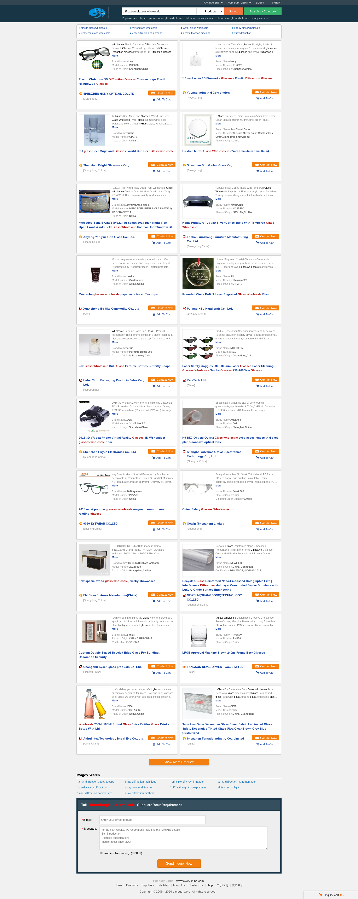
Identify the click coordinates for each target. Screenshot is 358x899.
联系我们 (237, 885)
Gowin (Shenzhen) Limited (205, 523)
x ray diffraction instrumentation (237, 781)
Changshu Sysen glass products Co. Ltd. (112, 667)
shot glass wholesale (263, 18)
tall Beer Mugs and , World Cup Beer (126, 151)
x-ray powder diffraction (139, 787)
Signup (277, 2)
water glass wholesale (195, 28)
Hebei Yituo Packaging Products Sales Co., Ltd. (113, 382)
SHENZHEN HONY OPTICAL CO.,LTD (108, 93)
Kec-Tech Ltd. (197, 380)
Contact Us (196, 885)
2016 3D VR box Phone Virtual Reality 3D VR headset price (122, 440)
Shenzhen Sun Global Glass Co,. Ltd (212, 165)
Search (233, 11)
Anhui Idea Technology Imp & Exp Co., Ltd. (113, 738)
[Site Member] (184, 667)
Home (118, 885)
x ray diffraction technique (140, 781)
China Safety (205, 509)
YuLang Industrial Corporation (208, 92)
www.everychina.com (190, 880)
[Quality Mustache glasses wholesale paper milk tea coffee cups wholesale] (94, 274)
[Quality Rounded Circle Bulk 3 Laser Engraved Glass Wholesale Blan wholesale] (198, 274)
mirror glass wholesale (144, 28)
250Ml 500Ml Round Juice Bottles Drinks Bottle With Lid (124, 726)
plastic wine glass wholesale (233, 18)
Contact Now (165, 93)
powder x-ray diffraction (92, 787)
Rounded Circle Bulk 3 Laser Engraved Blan (225, 294)
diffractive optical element (200, 18)
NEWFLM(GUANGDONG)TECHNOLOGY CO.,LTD (214, 597)
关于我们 (222, 885)
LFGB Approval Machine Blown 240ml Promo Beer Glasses (223, 652)
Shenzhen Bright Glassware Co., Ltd (108, 165)
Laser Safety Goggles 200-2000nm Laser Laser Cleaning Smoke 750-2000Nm (228, 368)
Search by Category (263, 11)
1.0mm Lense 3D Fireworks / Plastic (227, 78)
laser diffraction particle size (95, 793)
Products (132, 885)
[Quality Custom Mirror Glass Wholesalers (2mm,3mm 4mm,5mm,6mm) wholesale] (198, 130)
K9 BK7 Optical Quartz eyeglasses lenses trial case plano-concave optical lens (230, 440)
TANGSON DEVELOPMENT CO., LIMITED (215, 667)
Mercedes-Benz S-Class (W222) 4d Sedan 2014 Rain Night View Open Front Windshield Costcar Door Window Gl (125, 225)
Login (260, 2)
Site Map (163, 885)
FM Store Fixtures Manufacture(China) (110, 595)
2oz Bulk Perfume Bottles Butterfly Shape (125, 366)
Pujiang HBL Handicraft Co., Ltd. (210, 308)
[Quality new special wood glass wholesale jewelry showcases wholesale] (94, 560)
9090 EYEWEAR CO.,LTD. (100, 523)
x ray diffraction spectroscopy (96, 781)
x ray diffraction (242, 33)
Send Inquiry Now (179, 863)
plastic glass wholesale (94, 28)
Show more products (179, 762)
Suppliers (148, 885)
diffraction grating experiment (189, 787)
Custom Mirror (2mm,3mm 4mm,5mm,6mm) (225, 151)
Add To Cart (163, 99)
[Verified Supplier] (184, 237)
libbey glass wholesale (247, 28)
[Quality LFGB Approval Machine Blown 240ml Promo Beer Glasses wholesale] (198, 632)
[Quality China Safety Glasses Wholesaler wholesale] (198, 489)
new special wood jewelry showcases (117, 581)
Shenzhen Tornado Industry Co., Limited (215, 738)
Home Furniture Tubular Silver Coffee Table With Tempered (228, 225)
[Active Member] (81, 94)
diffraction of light (228, 787)
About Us (179, 885)
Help (210, 885)
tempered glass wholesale (95, 33)
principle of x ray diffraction (188, 781)
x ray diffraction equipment (147, 33)
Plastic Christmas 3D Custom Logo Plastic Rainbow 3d (122, 81)
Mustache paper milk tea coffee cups (118, 294)
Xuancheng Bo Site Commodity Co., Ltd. (111, 308)
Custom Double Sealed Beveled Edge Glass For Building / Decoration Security (119, 655)
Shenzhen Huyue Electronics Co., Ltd (109, 452)
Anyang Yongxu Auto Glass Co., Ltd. (109, 237)
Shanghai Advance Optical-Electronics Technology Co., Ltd (214, 454)
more (115, 55)
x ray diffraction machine (196, 33)
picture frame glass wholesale (166, 18)
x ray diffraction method (139, 793)
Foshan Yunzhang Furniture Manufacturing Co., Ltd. (217, 239)
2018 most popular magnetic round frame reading (121, 511)
